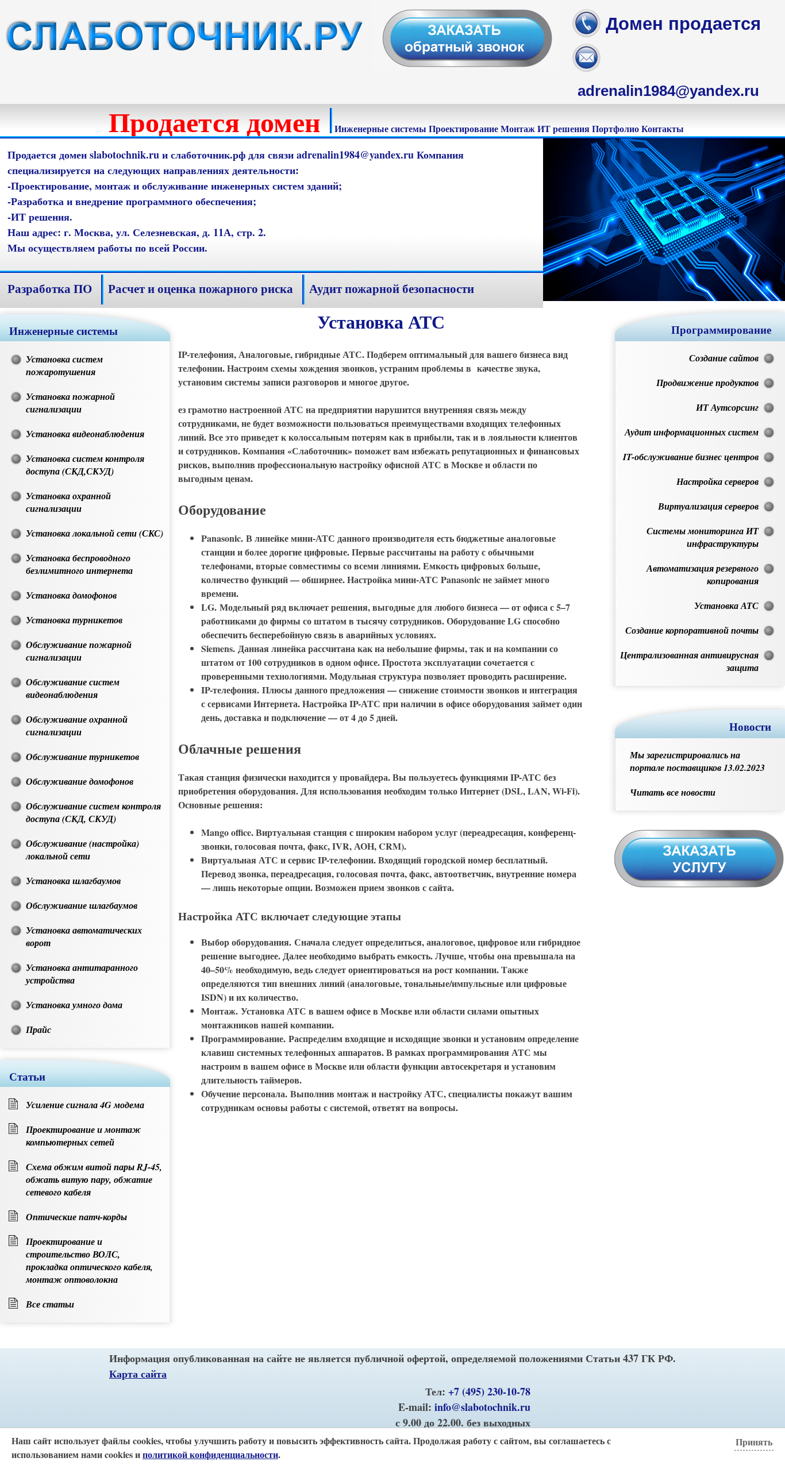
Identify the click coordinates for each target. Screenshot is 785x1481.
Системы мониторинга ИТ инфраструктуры (703, 537)
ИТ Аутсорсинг (727, 407)
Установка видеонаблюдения (85, 433)
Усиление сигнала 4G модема (85, 1104)
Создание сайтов (724, 358)
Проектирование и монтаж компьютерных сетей (83, 1135)
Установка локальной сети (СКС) (94, 533)
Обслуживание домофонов (79, 781)
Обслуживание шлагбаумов (81, 905)
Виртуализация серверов (708, 506)
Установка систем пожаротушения (64, 365)
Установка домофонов (71, 595)
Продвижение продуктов (707, 382)
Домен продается (683, 24)
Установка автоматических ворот (84, 936)
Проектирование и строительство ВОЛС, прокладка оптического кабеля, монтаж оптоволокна (89, 1260)
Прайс (38, 1029)
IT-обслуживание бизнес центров (691, 456)
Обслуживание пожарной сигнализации (79, 651)
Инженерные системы (380, 128)
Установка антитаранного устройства (82, 973)
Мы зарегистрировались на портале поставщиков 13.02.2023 (697, 761)
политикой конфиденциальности (210, 1454)
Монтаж (518, 128)
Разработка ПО (49, 288)
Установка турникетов (74, 620)
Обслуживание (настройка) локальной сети (82, 849)
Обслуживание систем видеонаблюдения (73, 688)
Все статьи (50, 1304)
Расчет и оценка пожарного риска (200, 288)
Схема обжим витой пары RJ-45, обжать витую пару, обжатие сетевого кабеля (94, 1179)
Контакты (662, 128)
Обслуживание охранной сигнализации (77, 725)
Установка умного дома (74, 1004)
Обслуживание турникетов (82, 756)
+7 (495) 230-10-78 (489, 1391)
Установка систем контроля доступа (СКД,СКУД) (85, 464)
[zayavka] (465, 66)
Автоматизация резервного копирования (703, 574)
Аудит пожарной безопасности (391, 288)
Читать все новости (672, 792)
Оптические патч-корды (76, 1216)
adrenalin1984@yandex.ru (668, 90)
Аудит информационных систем (692, 432)
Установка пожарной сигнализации (70, 402)
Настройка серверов (717, 481)
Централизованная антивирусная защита (689, 661)
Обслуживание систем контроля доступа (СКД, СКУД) (93, 812)
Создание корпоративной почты (692, 630)
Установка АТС (726, 605)
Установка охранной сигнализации (68, 502)
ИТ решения (563, 128)
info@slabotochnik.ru (482, 1406)
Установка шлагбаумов (73, 880)
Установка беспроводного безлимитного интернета (79, 564)
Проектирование (463, 128)
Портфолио (615, 128)
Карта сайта (138, 1373)
